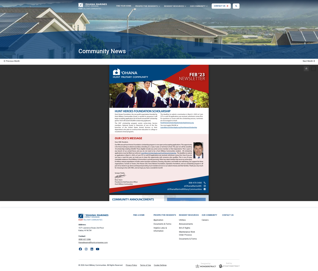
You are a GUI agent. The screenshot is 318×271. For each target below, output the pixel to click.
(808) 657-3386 (85, 239)
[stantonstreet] (229, 266)
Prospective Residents (165, 215)
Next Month (308, 61)
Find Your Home (123, 6)
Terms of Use (145, 265)
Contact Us (219, 6)
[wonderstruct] (206, 266)
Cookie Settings (160, 265)
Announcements (186, 224)
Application (158, 220)
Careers (205, 220)
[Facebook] (80, 249)
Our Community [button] (197, 6)
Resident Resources (189, 215)
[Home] (93, 6)
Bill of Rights (184, 228)
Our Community (209, 215)
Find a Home (139, 215)
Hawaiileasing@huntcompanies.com (93, 242)
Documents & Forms (162, 224)
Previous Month (13, 61)
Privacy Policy (131, 265)
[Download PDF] (306, 68)
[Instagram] (86, 249)
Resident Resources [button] (174, 6)
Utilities (182, 220)
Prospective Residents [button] (146, 6)
